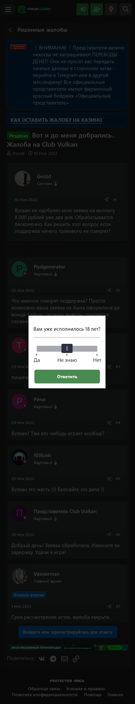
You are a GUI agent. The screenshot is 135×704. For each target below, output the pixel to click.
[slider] (67, 348)
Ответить (67, 376)
